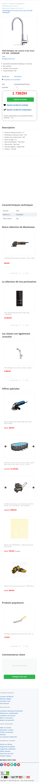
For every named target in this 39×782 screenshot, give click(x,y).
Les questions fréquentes (8, 737)
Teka (3, 57)
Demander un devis (6, 730)
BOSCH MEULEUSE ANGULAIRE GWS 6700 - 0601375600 (18, 422)
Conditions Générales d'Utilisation (11, 711)
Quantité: (5, 87)
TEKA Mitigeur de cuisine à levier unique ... (18, 368)
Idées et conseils (5, 728)
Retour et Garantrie (6, 718)
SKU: (3, 84)
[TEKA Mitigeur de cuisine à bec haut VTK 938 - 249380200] (19, 32)
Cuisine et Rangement (16, 4)
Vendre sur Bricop (6, 744)
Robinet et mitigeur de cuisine (12, 8)
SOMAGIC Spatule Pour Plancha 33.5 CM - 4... (19, 634)
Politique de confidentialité (9, 713)
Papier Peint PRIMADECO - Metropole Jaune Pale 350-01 (18, 546)
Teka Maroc (18, 76)
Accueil (4, 4)
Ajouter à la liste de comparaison (19, 110)
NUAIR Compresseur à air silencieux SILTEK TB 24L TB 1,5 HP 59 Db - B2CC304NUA (18, 505)
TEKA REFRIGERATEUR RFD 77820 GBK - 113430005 (17, 313)
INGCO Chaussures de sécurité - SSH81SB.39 (19, 586)
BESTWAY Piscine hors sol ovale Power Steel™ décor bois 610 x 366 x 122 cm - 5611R (19, 463)
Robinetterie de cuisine (10, 6)
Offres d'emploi (5, 751)
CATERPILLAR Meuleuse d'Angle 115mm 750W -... (19, 259)
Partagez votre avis (8, 59)
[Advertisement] (19, 178)
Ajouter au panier (20, 99)
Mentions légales (5, 699)
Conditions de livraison (7, 715)
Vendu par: (5, 76)
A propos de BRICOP (7, 696)
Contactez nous (5, 701)
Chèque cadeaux (5, 756)
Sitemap (3, 734)
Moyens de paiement (7, 720)
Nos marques (4, 703)
